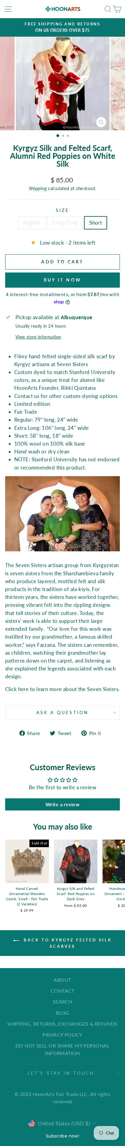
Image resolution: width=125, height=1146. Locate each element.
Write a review (62, 804)
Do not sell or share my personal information (62, 1049)
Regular (32, 222)
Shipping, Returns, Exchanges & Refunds (62, 1024)
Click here (17, 689)
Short (95, 222)
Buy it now (62, 279)
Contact (62, 991)
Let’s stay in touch (61, 1073)
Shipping (38, 188)
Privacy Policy (62, 1034)
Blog (62, 1013)
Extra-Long (65, 222)
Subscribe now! (62, 1136)
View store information (38, 336)
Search (63, 1001)
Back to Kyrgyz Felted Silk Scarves (67, 943)
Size (62, 210)
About (62, 980)
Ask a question (62, 712)
